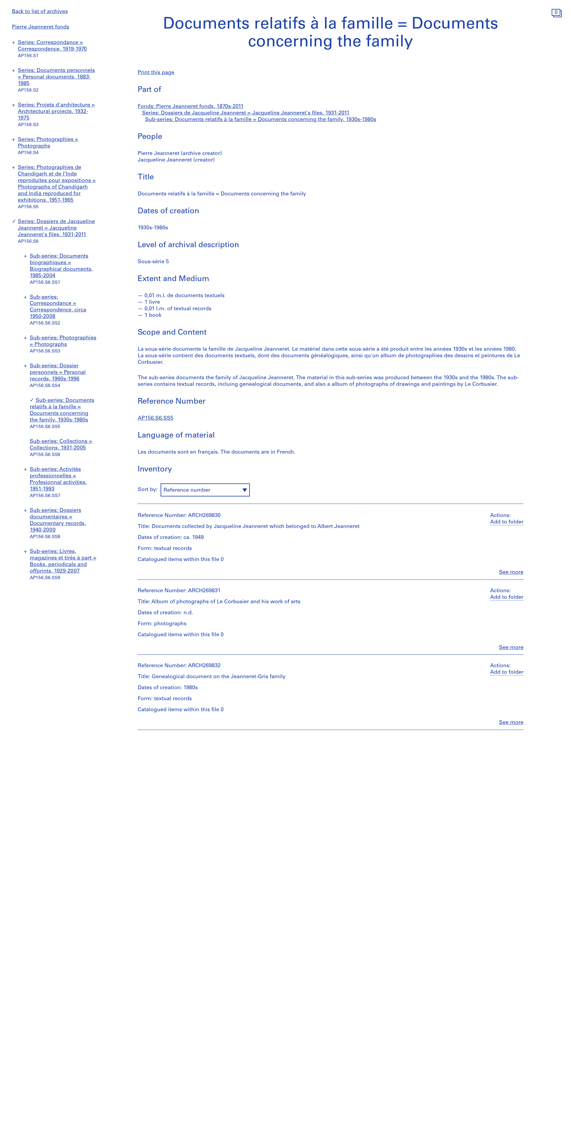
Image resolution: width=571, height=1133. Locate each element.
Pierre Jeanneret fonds (40, 27)
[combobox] (205, 489)
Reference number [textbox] (187, 490)
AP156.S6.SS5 (155, 418)
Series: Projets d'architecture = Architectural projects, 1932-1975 (56, 112)
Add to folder (506, 522)
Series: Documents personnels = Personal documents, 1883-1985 (56, 77)
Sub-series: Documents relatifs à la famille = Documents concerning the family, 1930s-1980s (260, 120)
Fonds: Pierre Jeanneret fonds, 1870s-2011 (191, 106)
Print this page (156, 73)
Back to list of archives (40, 12)
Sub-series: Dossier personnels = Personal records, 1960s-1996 (58, 372)
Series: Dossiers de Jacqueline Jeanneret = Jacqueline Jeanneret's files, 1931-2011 (56, 228)
